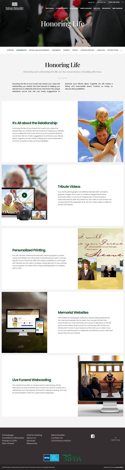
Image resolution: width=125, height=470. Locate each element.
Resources (32, 443)
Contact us (17, 141)
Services (31, 440)
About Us (31, 437)
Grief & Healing (34, 435)
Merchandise (58, 435)
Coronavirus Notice (61, 440)
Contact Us (57, 437)
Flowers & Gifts (9, 440)
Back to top (115, 440)
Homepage (8, 435)
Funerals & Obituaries (13, 437)
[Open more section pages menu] (121, 50)
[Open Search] (122, 2)
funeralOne (119, 467)
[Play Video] (24, 195)
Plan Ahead (8, 443)
